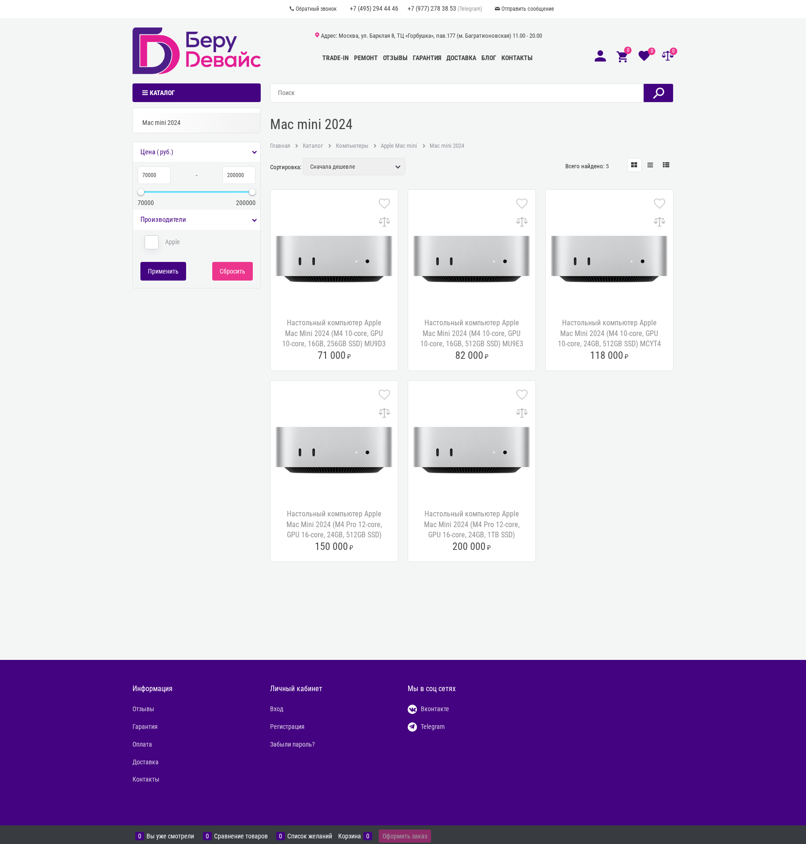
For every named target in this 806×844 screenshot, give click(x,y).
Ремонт (366, 58)
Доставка (461, 58)
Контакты (517, 58)
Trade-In (335, 58)
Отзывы (395, 58)
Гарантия (427, 58)
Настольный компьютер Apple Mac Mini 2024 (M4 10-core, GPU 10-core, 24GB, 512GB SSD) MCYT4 (609, 333)
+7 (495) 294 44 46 (374, 8)
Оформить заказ (404, 836)
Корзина (349, 836)
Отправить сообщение (527, 9)
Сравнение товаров (241, 836)
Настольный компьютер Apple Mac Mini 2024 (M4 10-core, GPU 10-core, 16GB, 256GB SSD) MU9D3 (334, 333)
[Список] (650, 165)
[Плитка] (634, 165)
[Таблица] (666, 165)
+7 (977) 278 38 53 (432, 8)
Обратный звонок (316, 9)
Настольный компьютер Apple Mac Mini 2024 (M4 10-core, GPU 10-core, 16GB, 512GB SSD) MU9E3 (471, 333)
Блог (488, 58)
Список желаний (309, 836)
